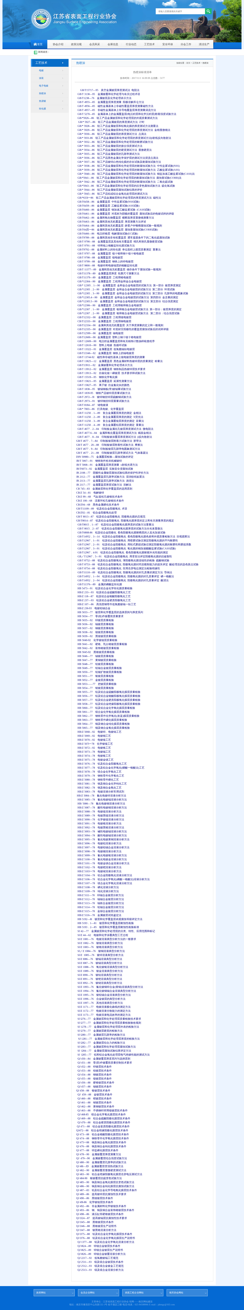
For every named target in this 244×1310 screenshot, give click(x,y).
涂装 (41, 78)
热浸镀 (42, 101)
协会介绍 (58, 44)
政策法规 (76, 44)
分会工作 (186, 44)
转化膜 (42, 108)
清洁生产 (204, 44)
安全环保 (167, 44)
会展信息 (113, 44)
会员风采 (94, 44)
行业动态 (131, 44)
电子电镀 (43, 86)
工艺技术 (149, 44)
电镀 (41, 70)
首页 (39, 44)
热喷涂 (42, 93)
